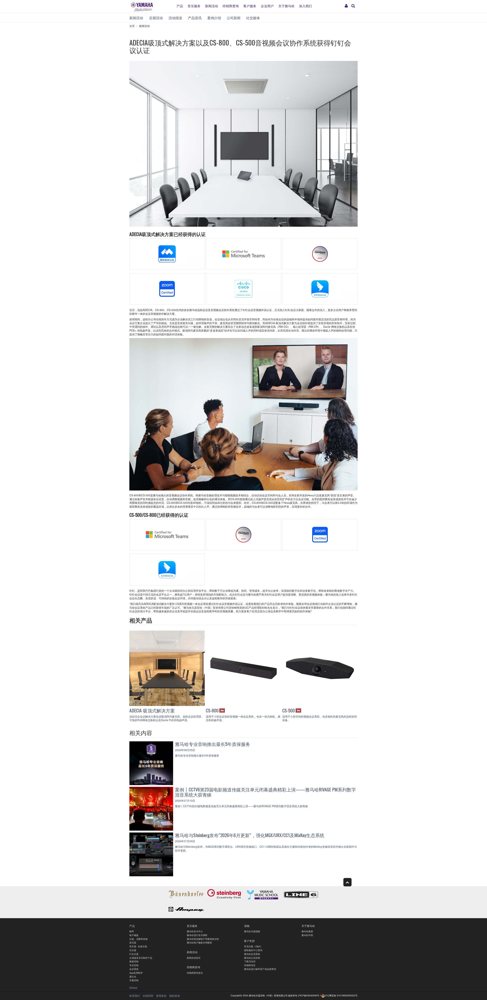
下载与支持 (249, 961)
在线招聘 (148, 996)
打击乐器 (133, 953)
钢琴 (131, 931)
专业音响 (133, 965)
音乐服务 (194, 5)
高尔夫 (132, 976)
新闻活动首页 (194, 957)
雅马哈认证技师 (252, 957)
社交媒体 (253, 17)
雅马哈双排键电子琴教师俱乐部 (203, 938)
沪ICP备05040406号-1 (309, 995)
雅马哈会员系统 (252, 953)
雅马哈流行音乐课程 (197, 935)
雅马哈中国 (307, 935)
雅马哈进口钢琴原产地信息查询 (260, 968)
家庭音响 (133, 961)
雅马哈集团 (307, 931)
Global (133, 988)
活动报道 (175, 17)
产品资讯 (195, 17)
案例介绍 (214, 17)
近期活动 (156, 17)
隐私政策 (174, 996)
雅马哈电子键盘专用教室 (199, 942)
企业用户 (267, 5)
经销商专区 (249, 965)
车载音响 (133, 980)
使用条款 (161, 996)
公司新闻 (233, 17)
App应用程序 (136, 972)
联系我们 (134, 996)
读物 (246, 926)
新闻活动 (211, 5)
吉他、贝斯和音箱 (138, 938)
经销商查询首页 (195, 972)
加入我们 (305, 5)
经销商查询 (231, 5)
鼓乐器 (132, 942)
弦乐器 (132, 950)
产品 (180, 5)
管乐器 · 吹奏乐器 (138, 946)
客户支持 (249, 941)
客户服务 (249, 5)
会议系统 (133, 968)
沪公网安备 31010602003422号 (341, 995)
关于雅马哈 (286, 5)
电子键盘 (133, 935)
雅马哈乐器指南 (252, 931)
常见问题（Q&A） (253, 946)
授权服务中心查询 (253, 950)
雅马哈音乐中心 (195, 931)
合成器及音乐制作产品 (140, 957)
